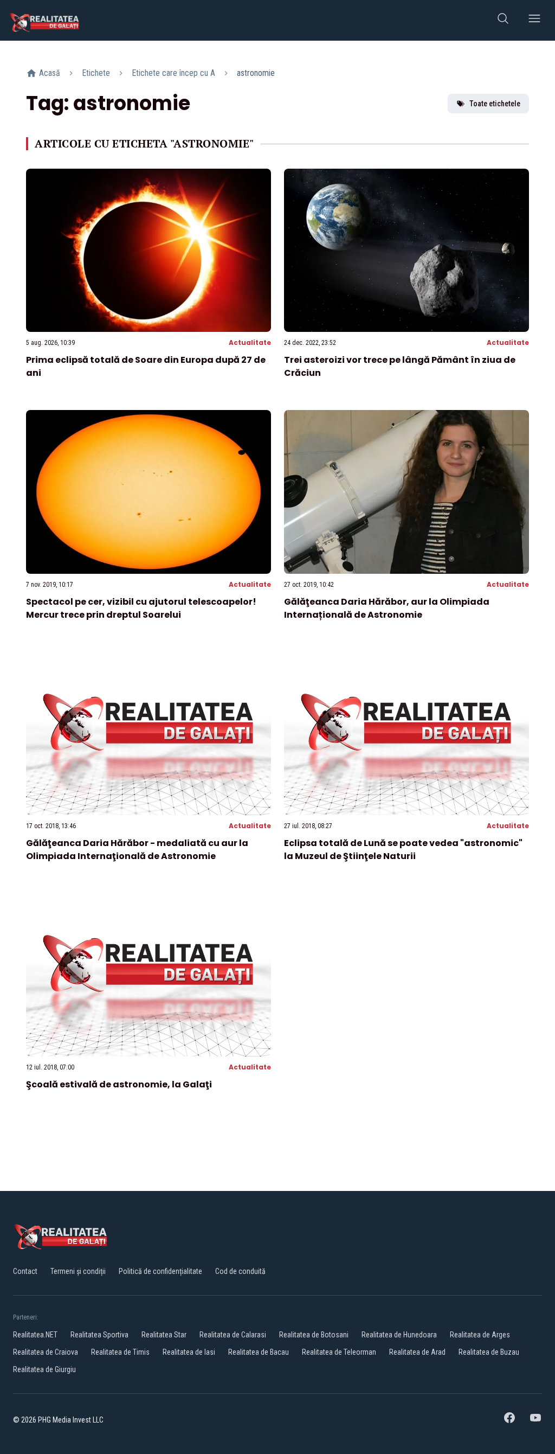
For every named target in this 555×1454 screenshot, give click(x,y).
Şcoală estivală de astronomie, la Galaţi (119, 1084)
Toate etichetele (494, 103)
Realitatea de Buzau (489, 1352)
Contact (25, 1271)
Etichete (96, 73)
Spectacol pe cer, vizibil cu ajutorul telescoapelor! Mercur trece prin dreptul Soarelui (141, 608)
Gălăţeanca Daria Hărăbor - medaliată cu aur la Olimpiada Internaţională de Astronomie (137, 849)
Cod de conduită (240, 1271)
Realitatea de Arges (480, 1334)
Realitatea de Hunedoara (399, 1334)
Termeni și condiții (78, 1271)
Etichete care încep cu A (173, 73)
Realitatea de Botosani (314, 1334)
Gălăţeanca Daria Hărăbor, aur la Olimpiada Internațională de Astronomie (386, 608)
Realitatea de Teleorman (339, 1352)
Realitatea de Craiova (45, 1352)
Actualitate (250, 342)
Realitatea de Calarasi (232, 1334)
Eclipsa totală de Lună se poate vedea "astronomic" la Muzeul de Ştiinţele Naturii (403, 849)
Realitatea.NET (35, 1334)
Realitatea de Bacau (258, 1352)
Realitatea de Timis (120, 1352)
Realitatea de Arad (417, 1352)
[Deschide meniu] (534, 20)
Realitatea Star (163, 1334)
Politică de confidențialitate (160, 1271)
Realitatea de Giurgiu (44, 1369)
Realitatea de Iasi (189, 1352)
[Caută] (503, 20)
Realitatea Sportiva (99, 1334)
